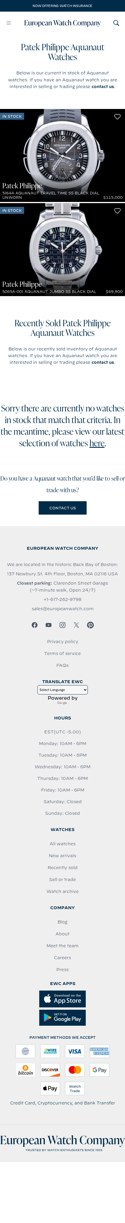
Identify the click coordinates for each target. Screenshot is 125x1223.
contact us (103, 86)
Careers (62, 957)
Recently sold (63, 867)
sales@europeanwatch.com (63, 608)
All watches (63, 843)
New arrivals (62, 855)
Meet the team (62, 945)
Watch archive (63, 891)
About (62, 934)
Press (62, 969)
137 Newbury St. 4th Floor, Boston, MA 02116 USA (62, 574)
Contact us (62, 508)
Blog (62, 922)
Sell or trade (62, 879)
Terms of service (62, 653)
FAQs (62, 665)
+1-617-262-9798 (62, 599)
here (97, 444)
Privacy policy (62, 641)
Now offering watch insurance (62, 6)
